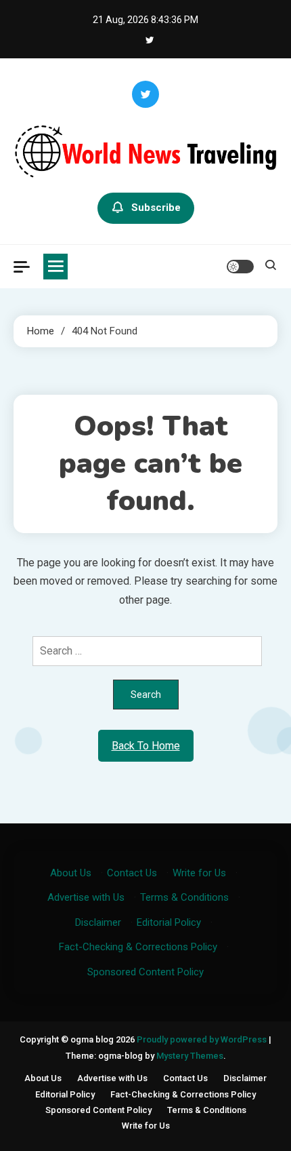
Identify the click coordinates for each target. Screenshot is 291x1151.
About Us (70, 873)
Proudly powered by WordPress (203, 1039)
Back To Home (146, 745)
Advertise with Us (86, 897)
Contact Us (132, 873)
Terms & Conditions (184, 897)
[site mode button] (240, 266)
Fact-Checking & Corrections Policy (138, 947)
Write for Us (199, 873)
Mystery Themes (189, 1056)
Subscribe (156, 207)
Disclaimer (98, 922)
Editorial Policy (169, 922)
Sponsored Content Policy (145, 972)
